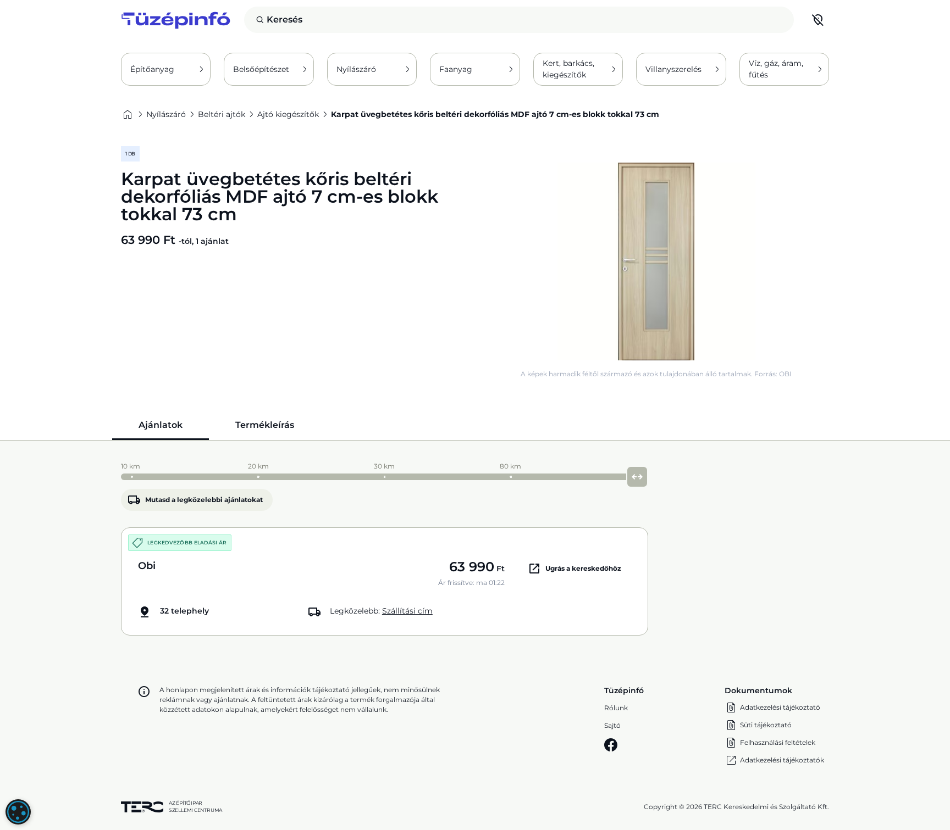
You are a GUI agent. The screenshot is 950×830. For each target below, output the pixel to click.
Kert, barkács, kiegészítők (568, 69)
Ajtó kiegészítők (288, 114)
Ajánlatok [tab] (161, 425)
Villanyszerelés (673, 69)
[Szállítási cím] (818, 20)
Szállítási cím (407, 611)
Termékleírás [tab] (264, 425)
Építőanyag (152, 69)
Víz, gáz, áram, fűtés (776, 69)
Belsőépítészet (261, 69)
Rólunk (616, 708)
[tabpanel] (475, 546)
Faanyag (455, 69)
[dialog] (18, 812)
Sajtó (612, 725)
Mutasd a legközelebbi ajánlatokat (204, 499)
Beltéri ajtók (221, 114)
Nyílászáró (356, 69)
